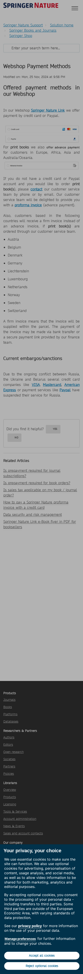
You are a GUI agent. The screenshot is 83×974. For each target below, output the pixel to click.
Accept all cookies (42, 955)
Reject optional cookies (42, 966)
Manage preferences (20, 939)
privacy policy (30, 926)
